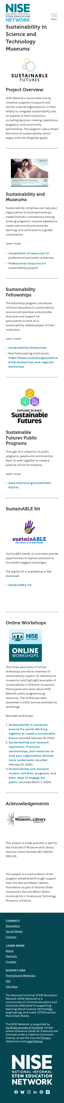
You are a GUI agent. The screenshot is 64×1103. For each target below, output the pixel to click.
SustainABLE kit (20, 585)
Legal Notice (34, 1041)
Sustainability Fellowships (27, 347)
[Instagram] (28, 1092)
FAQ (8, 981)
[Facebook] (16, 1092)
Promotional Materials (20, 975)
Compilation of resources (26, 253)
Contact (11, 937)
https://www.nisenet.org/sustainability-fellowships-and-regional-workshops (33, 362)
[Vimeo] (47, 1092)
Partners (11, 956)
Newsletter (13, 926)
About (10, 951)
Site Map (11, 987)
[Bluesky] (22, 1092)
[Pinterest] (41, 1092)
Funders (11, 962)
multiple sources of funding (24, 1027)
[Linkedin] (35, 1092)
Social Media (14, 931)
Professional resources (25, 263)
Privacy (46, 1038)
